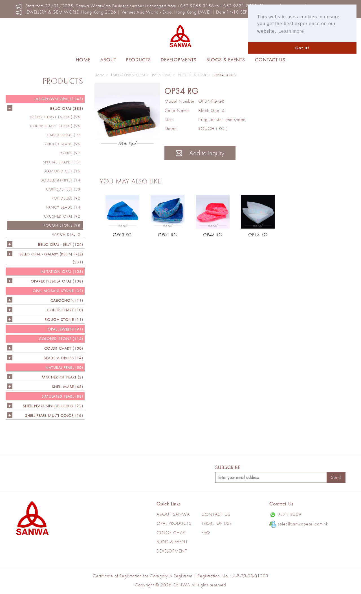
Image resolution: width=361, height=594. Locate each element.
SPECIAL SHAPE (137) (62, 162)
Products (138, 59)
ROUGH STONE (192, 75)
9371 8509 (289, 514)
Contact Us (270, 59)
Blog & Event (172, 541)
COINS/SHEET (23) (64, 189)
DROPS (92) (71, 153)
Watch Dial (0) (67, 234)
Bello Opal (161, 75)
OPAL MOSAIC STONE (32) (58, 290)
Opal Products (174, 523)
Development (172, 551)
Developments (179, 59)
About (108, 59)
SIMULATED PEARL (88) (62, 396)
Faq (205, 532)
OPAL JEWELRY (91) (65, 329)
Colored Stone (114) (61, 338)
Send (336, 477)
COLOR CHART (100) (63, 348)
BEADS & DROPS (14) (63, 358)
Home (83, 59)
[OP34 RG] (127, 116)
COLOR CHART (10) (65, 310)
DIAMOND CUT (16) (62, 171)
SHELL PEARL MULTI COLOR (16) (54, 415)
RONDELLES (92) (67, 198)
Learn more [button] (291, 31)
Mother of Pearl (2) (62, 377)
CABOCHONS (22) (64, 135)
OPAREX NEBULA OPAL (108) (57, 281)
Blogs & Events (225, 59)
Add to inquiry (206, 153)
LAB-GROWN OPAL (128, 75)
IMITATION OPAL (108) (61, 271)
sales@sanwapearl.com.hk (303, 524)
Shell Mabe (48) (67, 386)
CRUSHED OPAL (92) (63, 216)
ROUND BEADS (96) (63, 144)
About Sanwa (173, 514)
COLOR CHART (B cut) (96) (56, 126)
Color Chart (172, 532)
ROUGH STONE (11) (64, 319)
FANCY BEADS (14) (64, 207)
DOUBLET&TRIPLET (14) (61, 180)
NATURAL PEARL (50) (64, 367)
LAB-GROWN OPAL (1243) (58, 99)
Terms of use (216, 523)
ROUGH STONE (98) (62, 225)
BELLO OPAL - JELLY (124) (60, 244)
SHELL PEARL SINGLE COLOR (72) (53, 406)
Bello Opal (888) (66, 108)
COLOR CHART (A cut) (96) (56, 117)
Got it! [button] (302, 48)
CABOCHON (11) (66, 300)
